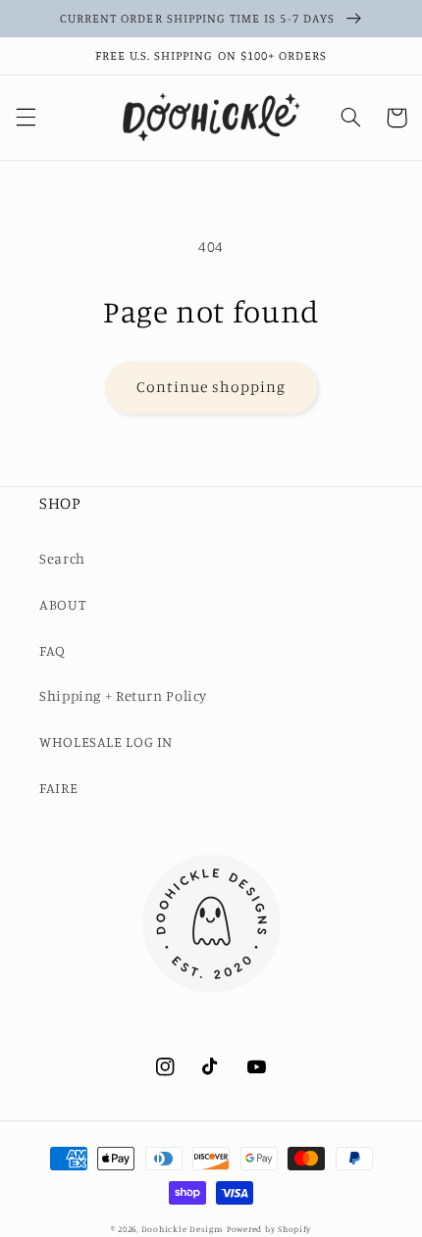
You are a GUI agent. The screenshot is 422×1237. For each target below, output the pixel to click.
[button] (25, 117)
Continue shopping (211, 386)
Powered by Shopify (269, 1228)
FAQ (52, 650)
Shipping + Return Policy (123, 695)
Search (62, 558)
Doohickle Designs (183, 1228)
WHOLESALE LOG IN (106, 741)
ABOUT (62, 604)
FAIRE (58, 787)
